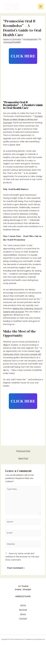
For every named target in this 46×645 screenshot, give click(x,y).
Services (23, 609)
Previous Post (23, 451)
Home (23, 605)
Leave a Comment (12, 39)
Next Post (23, 458)
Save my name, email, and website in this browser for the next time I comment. (22, 556)
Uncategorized (30, 39)
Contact (23, 618)
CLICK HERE (23, 56)
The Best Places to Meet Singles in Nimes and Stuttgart (23, 119)
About (23, 614)
